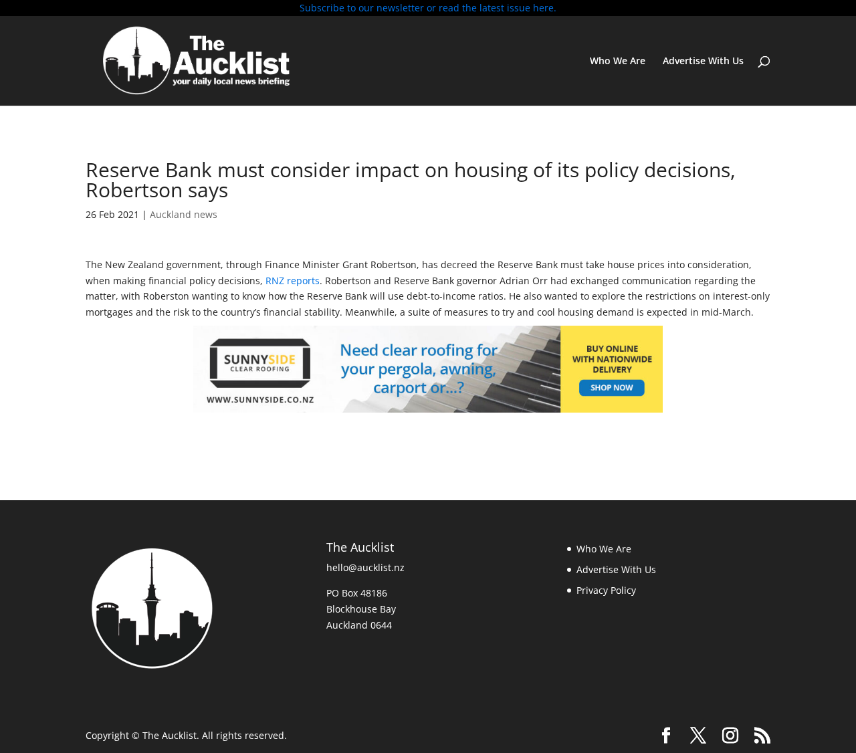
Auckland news (183, 214)
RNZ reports (292, 280)
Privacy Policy (606, 590)
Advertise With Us (703, 61)
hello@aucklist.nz (365, 567)
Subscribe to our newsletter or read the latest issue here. (428, 7)
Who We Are (617, 61)
